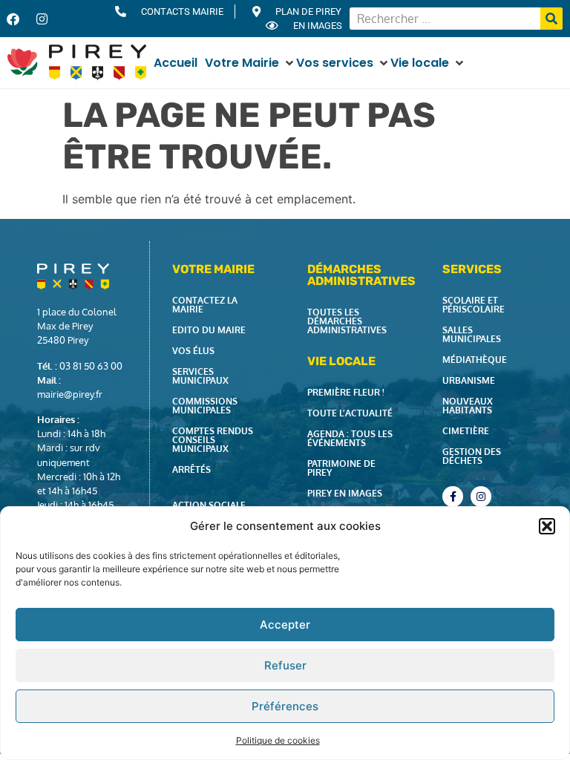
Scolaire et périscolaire (473, 305)
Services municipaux (200, 376)
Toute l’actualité (350, 413)
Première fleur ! (345, 392)
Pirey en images (344, 493)
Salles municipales (471, 334)
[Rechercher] (551, 18)
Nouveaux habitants (467, 406)
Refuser (285, 665)
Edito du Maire (209, 329)
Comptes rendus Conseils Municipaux (212, 439)
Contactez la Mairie (205, 305)
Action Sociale (209, 505)
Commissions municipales (205, 406)
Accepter (285, 625)
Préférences (285, 706)
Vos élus (193, 350)
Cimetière (465, 430)
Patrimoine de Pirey (341, 468)
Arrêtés (191, 469)
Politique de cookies (278, 740)
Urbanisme (468, 380)
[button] (547, 526)
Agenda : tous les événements (350, 438)
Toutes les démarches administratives (347, 321)
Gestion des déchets (471, 456)
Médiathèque (474, 359)
